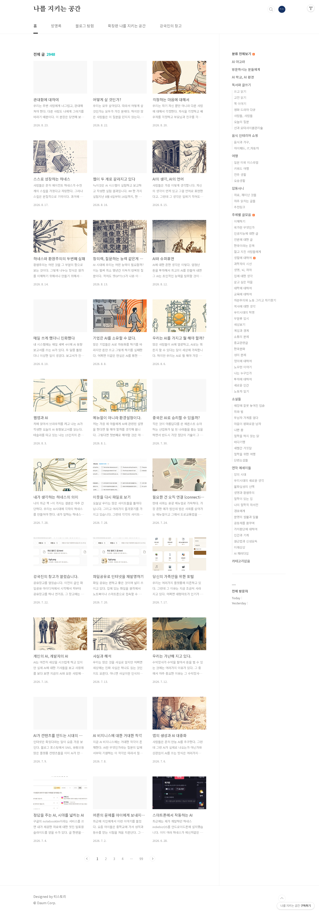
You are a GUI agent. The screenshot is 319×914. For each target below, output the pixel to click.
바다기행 (239, 442)
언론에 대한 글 (243, 239)
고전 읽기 (240, 97)
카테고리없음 (241, 561)
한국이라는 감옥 (244, 245)
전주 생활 (240, 174)
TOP (282, 898)
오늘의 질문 (241, 122)
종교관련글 (241, 342)
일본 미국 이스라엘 (246, 162)
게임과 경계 (241, 330)
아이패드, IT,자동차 (246, 148)
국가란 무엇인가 (244, 227)
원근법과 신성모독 (245, 541)
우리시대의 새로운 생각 (249, 480)
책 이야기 (240, 103)
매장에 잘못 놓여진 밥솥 (249, 405)
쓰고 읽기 (240, 91)
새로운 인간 (241, 385)
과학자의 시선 (243, 264)
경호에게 (239, 511)
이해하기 (239, 221)
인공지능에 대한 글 (246, 233)
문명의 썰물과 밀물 (246, 517)
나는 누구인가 (243, 373)
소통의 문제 (241, 336)
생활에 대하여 (243, 257)
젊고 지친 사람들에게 (247, 251)
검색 (271, 9)
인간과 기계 (241, 535)
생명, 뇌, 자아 (243, 270)
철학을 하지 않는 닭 (246, 436)
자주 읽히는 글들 (244, 201)
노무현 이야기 (243, 367)
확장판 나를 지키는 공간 (127, 25)
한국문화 (239, 349)
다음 (152, 858)
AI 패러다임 (241, 553)
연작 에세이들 (241, 467)
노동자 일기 (241, 391)
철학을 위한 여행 (244, 454)
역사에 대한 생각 (244, 306)
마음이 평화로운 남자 (247, 424)
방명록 (56, 25)
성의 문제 (240, 355)
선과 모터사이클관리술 (248, 128)
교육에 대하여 (243, 294)
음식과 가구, (242, 142)
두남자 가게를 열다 (246, 417)
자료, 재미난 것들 (245, 195)
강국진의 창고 (171, 25)
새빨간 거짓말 (243, 448)
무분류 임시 (241, 318)
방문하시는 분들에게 (246, 69)
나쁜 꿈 (238, 430)
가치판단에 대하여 (245, 529)
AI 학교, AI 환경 (243, 77)
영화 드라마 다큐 (244, 109)
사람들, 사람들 (243, 115)
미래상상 (239, 547)
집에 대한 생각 (243, 276)
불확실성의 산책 (244, 486)
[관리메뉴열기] (310, 8)
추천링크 (239, 207)
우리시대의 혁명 (244, 312)
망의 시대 (240, 474)
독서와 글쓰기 (241, 84)
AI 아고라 (238, 61)
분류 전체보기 (242, 53)
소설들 (236, 399)
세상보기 (239, 324)
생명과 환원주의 (244, 492)
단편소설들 (241, 460)
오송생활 (239, 180)
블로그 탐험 (84, 25)
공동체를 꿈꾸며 (244, 523)
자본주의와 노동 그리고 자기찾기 (255, 300)
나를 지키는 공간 (57, 9)
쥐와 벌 (238, 411)
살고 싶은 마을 (243, 282)
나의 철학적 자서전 (246, 505)
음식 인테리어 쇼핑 (245, 135)
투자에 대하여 (243, 379)
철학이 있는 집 (243, 498)
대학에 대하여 (243, 288)
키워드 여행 (241, 168)
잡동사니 (238, 188)
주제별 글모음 (242, 214)
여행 (235, 155)
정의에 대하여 (243, 361)
